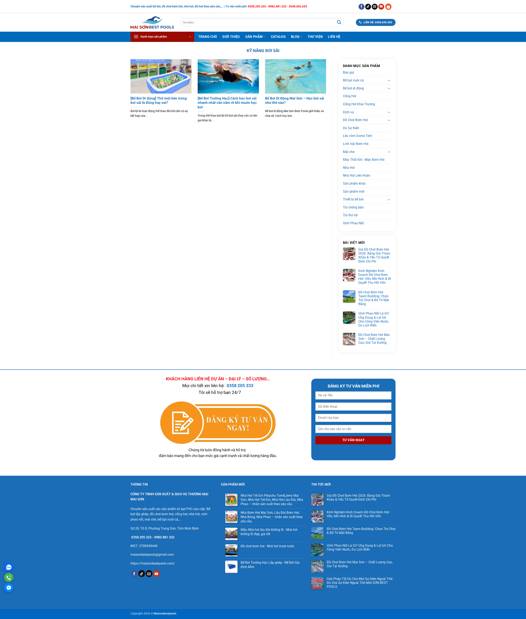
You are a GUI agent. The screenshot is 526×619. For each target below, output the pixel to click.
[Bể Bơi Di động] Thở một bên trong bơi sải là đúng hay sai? (158, 100)
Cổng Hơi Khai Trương (359, 104)
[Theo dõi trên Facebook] (362, 7)
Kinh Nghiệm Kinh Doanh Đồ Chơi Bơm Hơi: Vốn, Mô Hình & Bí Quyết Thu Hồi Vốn (374, 277)
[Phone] (8, 577)
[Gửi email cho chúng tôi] (375, 7)
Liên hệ (334, 37)
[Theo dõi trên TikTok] (368, 7)
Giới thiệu (231, 37)
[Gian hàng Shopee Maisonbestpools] (390, 6)
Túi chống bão (353, 207)
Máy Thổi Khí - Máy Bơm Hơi (363, 160)
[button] (162, 37)
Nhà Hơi (349, 168)
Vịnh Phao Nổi (353, 223)
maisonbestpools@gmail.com (152, 555)
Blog (295, 37)
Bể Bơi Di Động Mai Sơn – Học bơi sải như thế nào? (294, 100)
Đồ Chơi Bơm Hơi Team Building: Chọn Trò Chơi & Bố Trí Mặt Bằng (373, 298)
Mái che (348, 152)
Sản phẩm (254, 37)
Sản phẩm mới (353, 191)
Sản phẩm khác (354, 183)
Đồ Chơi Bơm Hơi (355, 120)
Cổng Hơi (349, 96)
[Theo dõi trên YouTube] (381, 7)
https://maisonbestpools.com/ (152, 563)
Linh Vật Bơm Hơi (355, 144)
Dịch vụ (348, 112)
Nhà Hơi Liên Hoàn (356, 175)
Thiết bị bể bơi (353, 199)
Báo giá (348, 72)
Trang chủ (207, 37)
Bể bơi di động (353, 88)
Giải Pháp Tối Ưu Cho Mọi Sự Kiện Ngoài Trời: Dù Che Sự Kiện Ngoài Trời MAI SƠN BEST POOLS (360, 583)
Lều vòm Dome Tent (357, 136)
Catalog (278, 37)
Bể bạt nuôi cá (353, 80)
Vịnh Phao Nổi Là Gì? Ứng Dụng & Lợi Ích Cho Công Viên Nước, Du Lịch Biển (373, 319)
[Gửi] (339, 22)
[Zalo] (8, 567)
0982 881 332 (164, 537)
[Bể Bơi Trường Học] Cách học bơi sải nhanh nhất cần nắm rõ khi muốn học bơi (227, 102)
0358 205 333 (240, 385)
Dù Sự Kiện (351, 128)
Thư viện (315, 37)
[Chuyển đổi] (388, 80)
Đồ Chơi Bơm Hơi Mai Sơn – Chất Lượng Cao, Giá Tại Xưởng (374, 339)
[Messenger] (8, 587)
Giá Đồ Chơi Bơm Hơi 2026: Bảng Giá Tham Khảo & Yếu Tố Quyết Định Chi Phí (374, 255)
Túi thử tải (350, 215)
